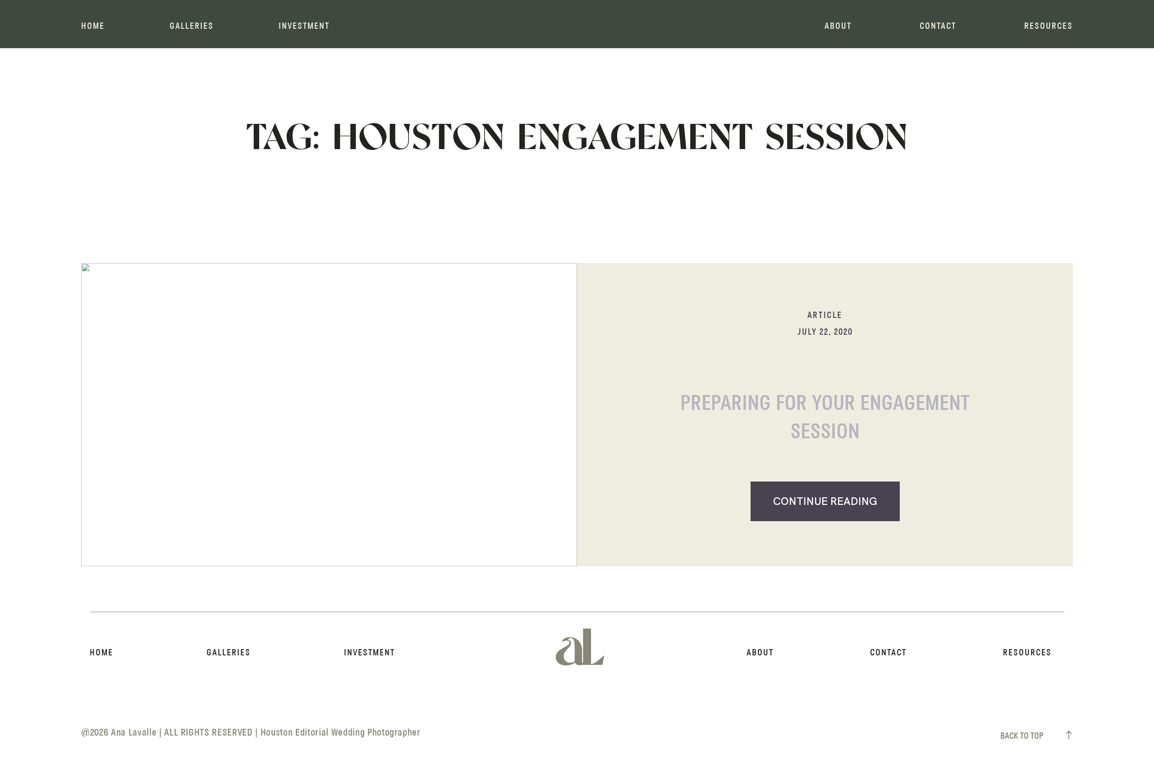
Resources (1048, 26)
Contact (938, 26)
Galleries (191, 26)
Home (93, 26)
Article (825, 315)
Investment (304, 26)
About (838, 26)
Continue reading (825, 501)
